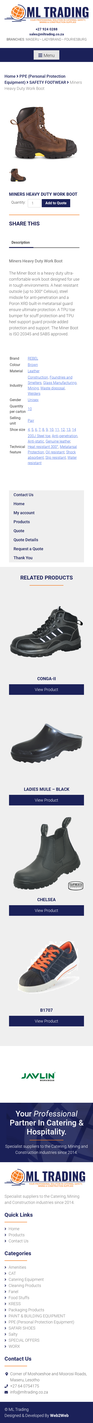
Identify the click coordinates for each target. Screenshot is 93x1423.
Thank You (23, 557)
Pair (31, 420)
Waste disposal (52, 388)
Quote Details (26, 539)
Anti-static (36, 441)
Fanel (13, 1291)
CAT (12, 1273)
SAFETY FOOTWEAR (47, 82)
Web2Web (59, 1415)
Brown (33, 365)
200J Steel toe (39, 436)
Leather (34, 371)
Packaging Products (26, 1309)
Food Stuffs (19, 1297)
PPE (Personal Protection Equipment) (41, 1322)
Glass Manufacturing (60, 383)
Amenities (17, 1267)
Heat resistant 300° (43, 447)
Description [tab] (21, 242)
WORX (14, 1346)
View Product (46, 689)
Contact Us (23, 494)
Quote (19, 530)
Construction (38, 377)
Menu (49, 55)
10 (30, 409)
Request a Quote (28, 548)
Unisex (33, 400)
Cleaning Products (25, 1285)
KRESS (15, 1303)
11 (57, 429)
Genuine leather (58, 441)
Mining (33, 388)
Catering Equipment (26, 1279)
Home (10, 76)
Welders (34, 393)
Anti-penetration (64, 436)
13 (68, 429)
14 (74, 429)
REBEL (33, 358)
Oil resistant (55, 452)
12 (63, 429)
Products (22, 521)
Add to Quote (56, 203)
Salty (13, 1334)
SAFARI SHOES (22, 1328)
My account (24, 512)
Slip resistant (55, 457)
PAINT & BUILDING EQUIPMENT (37, 1316)
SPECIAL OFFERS (24, 1340)
